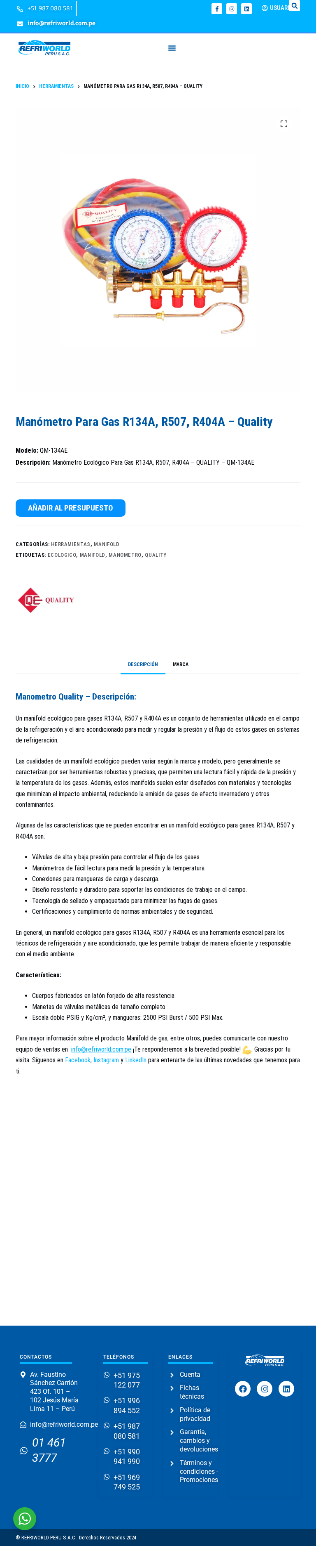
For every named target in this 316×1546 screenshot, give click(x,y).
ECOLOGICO (62, 555)
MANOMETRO (125, 555)
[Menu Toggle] (172, 48)
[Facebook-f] (216, 8)
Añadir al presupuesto (70, 508)
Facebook (78, 1060)
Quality (156, 555)
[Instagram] (231, 8)
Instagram (106, 1060)
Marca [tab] (180, 664)
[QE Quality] (46, 600)
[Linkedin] (246, 8)
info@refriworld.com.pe (101, 1049)
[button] (294, 5)
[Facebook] (243, 1389)
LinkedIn (135, 1060)
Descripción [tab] (143, 664)
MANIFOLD (92, 555)
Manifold (106, 544)
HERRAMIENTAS (71, 544)
